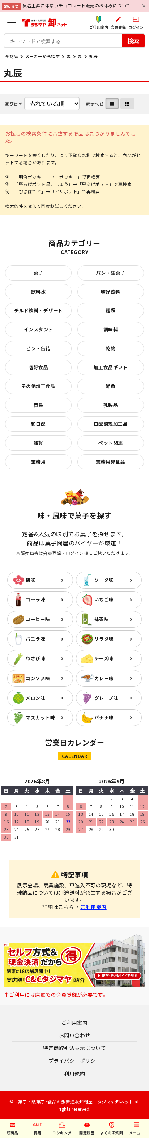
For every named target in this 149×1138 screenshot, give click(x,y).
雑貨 (38, 442)
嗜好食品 (38, 367)
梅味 (30, 579)
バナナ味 (104, 717)
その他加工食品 (38, 386)
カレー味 (104, 678)
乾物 (110, 348)
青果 (38, 404)
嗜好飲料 (110, 291)
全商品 (11, 56)
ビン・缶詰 (38, 348)
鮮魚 (110, 386)
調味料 (110, 329)
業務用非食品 (110, 461)
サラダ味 (104, 638)
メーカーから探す (42, 56)
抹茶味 (101, 619)
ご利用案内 (93, 907)
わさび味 (35, 658)
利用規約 (74, 1073)
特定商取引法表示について (74, 1048)
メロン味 (35, 697)
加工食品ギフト (111, 367)
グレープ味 (106, 697)
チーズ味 (104, 658)
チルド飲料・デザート (38, 310)
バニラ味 (35, 638)
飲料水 (38, 291)
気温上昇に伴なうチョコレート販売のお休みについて (76, 5)
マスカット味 (40, 717)
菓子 (38, 272)
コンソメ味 (38, 678)
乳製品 (110, 404)
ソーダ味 (104, 579)
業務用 (38, 461)
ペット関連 (110, 442)
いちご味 (104, 599)
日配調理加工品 (111, 423)
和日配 (38, 423)
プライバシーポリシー (74, 1060)
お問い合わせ (74, 1035)
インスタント (38, 329)
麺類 (110, 310)
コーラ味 (35, 599)
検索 (133, 40)
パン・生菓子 (110, 272)
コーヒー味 (38, 619)
